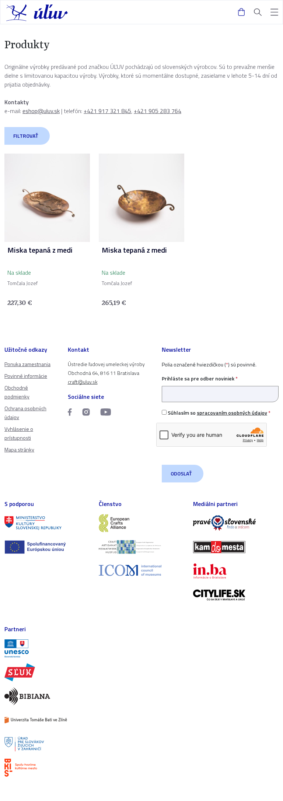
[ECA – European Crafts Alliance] (141, 523)
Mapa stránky (19, 449)
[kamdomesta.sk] (236, 547)
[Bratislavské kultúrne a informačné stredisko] (47, 768)
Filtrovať (25, 136)
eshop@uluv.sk (41, 110)
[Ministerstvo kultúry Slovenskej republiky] (47, 523)
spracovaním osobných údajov (232, 413)
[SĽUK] (47, 672)
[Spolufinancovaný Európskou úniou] (47, 547)
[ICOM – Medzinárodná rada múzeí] (141, 570)
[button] (274, 12)
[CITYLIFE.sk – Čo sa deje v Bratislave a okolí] (236, 595)
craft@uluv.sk (83, 382)
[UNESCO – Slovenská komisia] (47, 648)
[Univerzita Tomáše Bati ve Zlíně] (47, 720)
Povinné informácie (25, 376)
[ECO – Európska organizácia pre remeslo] (141, 547)
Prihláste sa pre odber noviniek (200, 378)
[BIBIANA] (47, 696)
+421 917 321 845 (107, 110)
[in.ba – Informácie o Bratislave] (236, 571)
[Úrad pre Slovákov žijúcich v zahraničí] (47, 744)
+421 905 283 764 (157, 110)
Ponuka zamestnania (27, 364)
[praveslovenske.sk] (236, 523)
